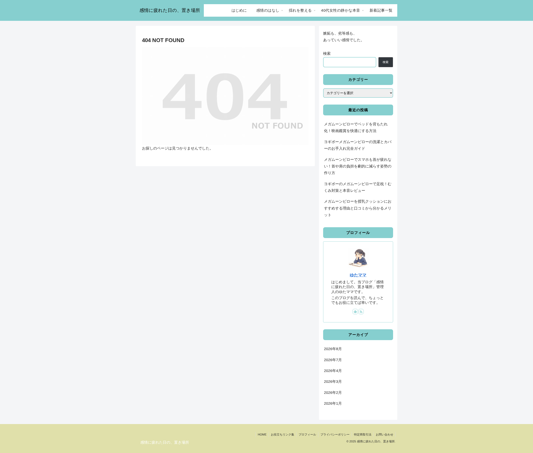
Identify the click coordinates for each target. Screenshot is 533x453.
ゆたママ (358, 275)
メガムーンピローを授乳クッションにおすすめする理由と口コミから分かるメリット (357, 208)
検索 (327, 53)
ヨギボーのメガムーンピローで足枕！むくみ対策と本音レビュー (357, 187)
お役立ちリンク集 (282, 434)
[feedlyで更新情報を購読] (355, 311)
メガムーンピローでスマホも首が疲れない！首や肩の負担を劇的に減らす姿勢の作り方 (357, 166)
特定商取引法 (362, 434)
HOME (262, 434)
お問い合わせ (384, 434)
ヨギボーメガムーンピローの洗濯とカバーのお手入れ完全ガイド (357, 145)
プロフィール (307, 434)
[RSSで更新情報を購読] (361, 311)
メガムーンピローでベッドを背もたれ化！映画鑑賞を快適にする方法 (356, 127)
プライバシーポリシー (335, 434)
